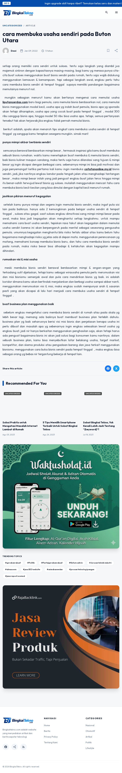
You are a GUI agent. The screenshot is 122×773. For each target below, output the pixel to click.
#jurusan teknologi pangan (81, 569)
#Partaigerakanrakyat (51, 563)
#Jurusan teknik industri (100, 563)
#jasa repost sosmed (15, 576)
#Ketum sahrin (76, 563)
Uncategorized (12, 25)
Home (47, 725)
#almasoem (10, 569)
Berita (47, 731)
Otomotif (90, 731)
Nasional (90, 725)
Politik (89, 742)
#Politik (31, 563)
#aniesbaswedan (55, 569)
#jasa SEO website (31, 569)
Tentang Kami (51, 742)
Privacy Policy (51, 736)
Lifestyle (90, 748)
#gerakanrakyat (13, 563)
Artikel (89, 736)
